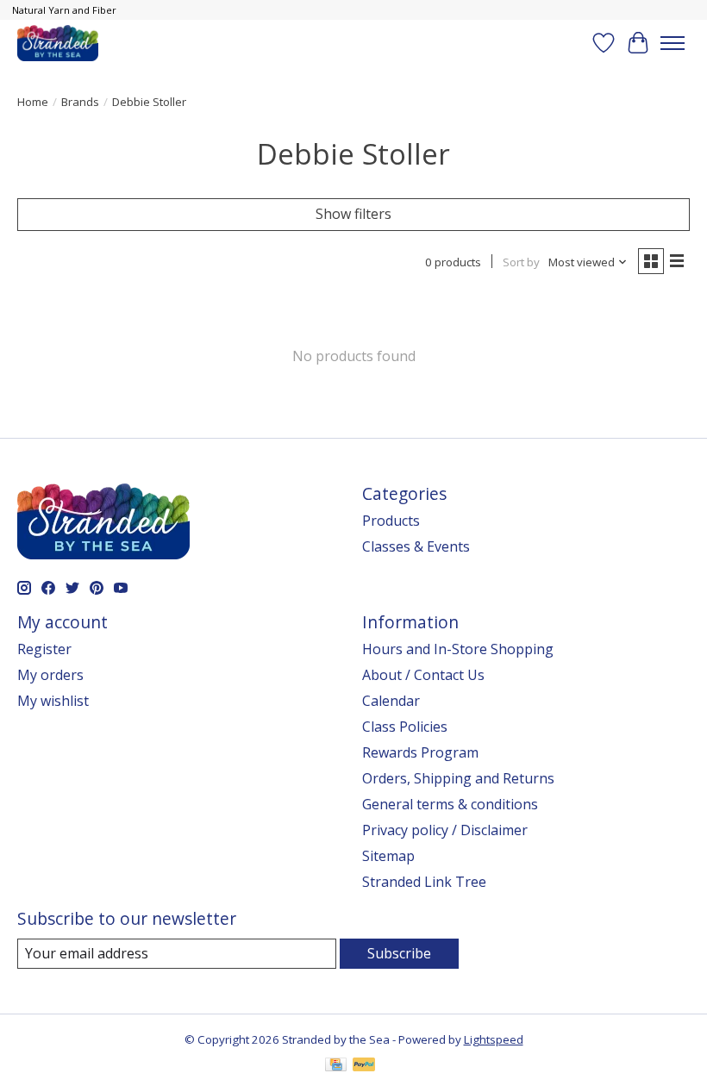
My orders (50, 674)
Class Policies (404, 726)
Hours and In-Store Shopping (458, 649)
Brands (80, 101)
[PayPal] (364, 1066)
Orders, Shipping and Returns (458, 778)
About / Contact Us (423, 674)
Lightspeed (493, 1039)
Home (32, 101)
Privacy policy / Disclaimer (445, 830)
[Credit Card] (336, 1066)
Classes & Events (416, 546)
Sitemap (388, 855)
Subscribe (399, 953)
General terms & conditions (450, 804)
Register (44, 649)
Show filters (353, 213)
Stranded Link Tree (424, 881)
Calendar (391, 700)
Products (391, 520)
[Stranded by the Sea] (57, 42)
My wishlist (53, 700)
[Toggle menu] (672, 43)
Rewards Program (420, 752)
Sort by (521, 262)
